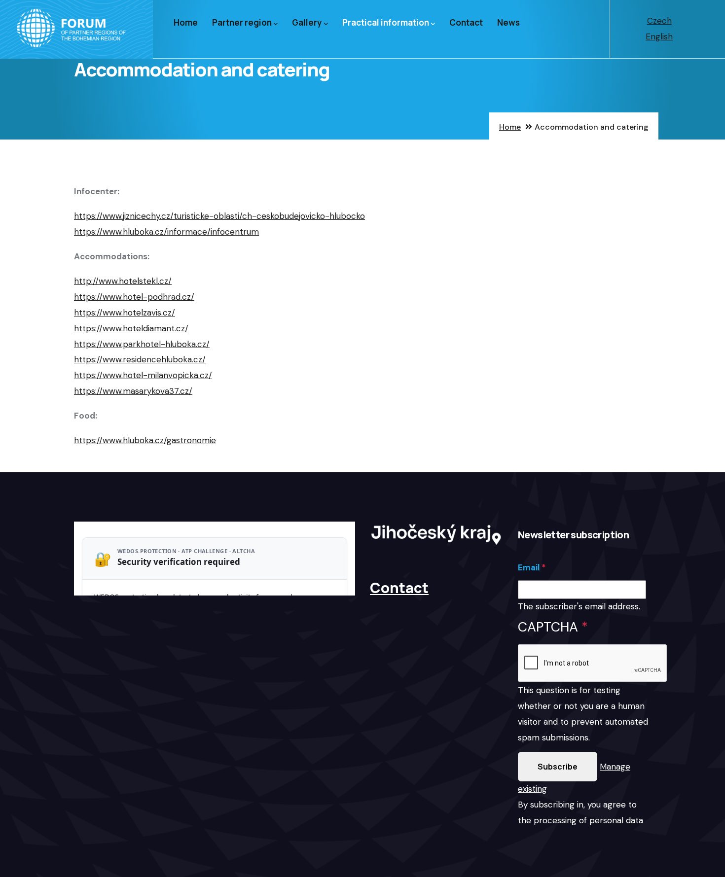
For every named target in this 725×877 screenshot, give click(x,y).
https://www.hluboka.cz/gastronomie (145, 440)
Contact (466, 22)
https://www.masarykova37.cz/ (133, 391)
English (659, 36)
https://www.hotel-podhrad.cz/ (134, 296)
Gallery (307, 22)
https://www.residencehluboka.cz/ (140, 359)
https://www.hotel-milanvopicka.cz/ (143, 375)
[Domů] (76, 29)
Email (529, 567)
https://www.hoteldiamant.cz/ (131, 328)
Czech (659, 20)
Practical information (385, 22)
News (508, 22)
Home (186, 22)
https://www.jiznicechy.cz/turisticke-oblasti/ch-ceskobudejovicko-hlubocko (219, 215)
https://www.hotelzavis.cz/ (124, 312)
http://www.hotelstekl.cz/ (123, 281)
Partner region (242, 22)
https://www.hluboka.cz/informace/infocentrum (166, 231)
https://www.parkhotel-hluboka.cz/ (142, 344)
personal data (616, 820)
